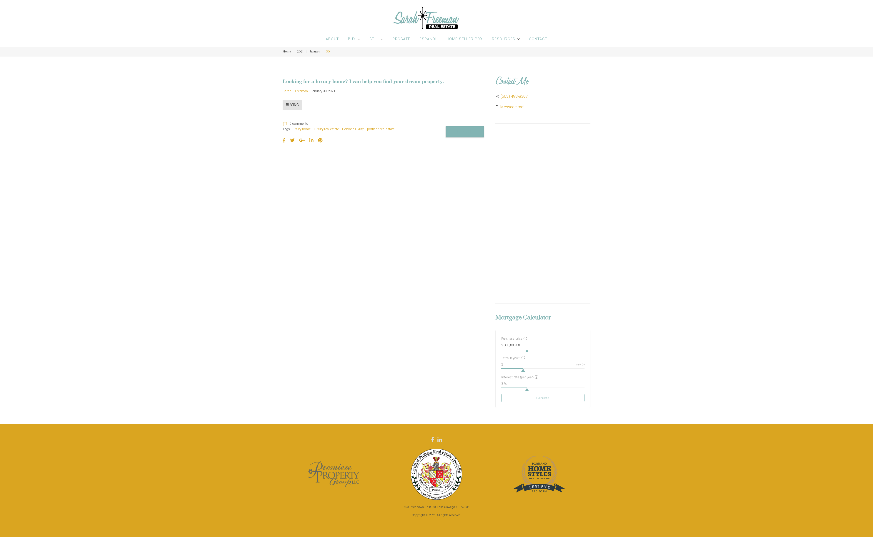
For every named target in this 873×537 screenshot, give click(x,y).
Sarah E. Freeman (295, 91)
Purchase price (511, 338)
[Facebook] (432, 439)
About (332, 39)
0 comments (295, 123)
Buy (352, 39)
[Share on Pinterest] (320, 140)
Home (287, 51)
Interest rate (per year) (517, 377)
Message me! (512, 106)
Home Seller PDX (465, 39)
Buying (292, 105)
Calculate (542, 398)
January (315, 51)
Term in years (510, 358)
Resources (503, 39)
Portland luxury (353, 129)
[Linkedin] (439, 439)
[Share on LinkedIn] (311, 140)
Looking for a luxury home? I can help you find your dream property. (363, 81)
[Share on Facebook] (284, 140)
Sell (374, 39)
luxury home (302, 129)
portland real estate (380, 129)
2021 (300, 51)
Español (428, 39)
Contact (538, 39)
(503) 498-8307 (514, 96)
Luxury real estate (326, 129)
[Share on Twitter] (292, 140)
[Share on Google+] (302, 140)
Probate (401, 39)
